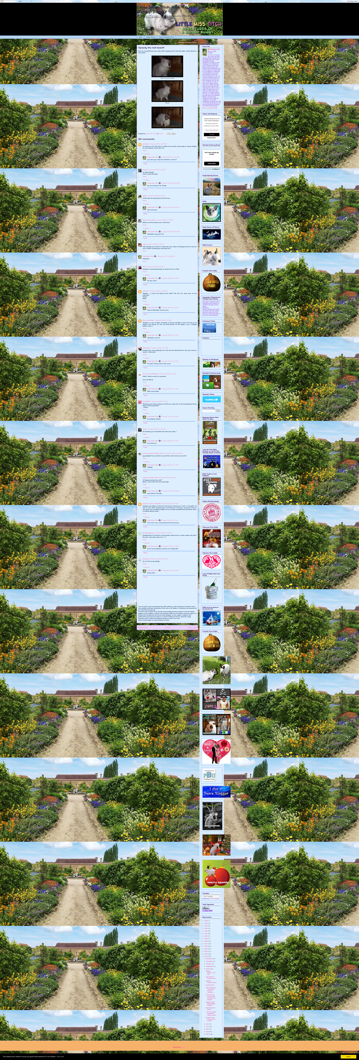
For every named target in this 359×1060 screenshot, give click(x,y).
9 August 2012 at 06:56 (170, 491)
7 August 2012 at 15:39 (159, 348)
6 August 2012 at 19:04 (156, 195)
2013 (206, 954)
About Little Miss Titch (166, 37)
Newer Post (143, 627)
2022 (206, 931)
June (207, 1026)
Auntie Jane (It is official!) (151, 503)
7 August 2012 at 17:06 (169, 361)
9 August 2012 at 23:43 (163, 533)
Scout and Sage (148, 320)
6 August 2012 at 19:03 (156, 169)
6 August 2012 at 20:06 (170, 183)
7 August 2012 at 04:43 (154, 266)
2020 (206, 936)
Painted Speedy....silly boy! (210, 972)
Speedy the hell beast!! (210, 1008)
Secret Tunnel (150, 37)
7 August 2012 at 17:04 (169, 307)
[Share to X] (171, 134)
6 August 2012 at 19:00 (158, 144)
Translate (216, 898)
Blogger (183, 1047)
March (208, 1034)
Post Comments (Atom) (172, 633)
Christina (146, 559)
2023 (206, 928)
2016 (206, 946)
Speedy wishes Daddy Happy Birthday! (210, 1003)
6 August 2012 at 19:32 (164, 220)
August (208, 969)
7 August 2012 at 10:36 (163, 320)
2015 (206, 949)
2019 (206, 938)
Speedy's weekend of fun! (211, 981)
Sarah (145, 429)
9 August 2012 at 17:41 (169, 520)
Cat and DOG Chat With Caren (153, 453)
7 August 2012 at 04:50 (158, 291)
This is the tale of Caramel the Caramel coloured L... (211, 990)
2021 (206, 933)
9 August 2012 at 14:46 (169, 503)
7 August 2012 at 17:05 (169, 335)
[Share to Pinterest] (175, 134)
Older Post (192, 627)
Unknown (146, 144)
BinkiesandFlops (148, 533)
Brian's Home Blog (149, 220)
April (207, 1031)
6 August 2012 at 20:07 (170, 207)
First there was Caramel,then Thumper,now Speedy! (210, 997)
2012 (206, 956)
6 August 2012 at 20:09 (166, 256)
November (209, 961)
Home (140, 37)
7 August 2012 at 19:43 (169, 416)
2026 (206, 920)
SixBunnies (146, 348)
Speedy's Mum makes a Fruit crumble (210, 1019)
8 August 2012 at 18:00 (167, 477)
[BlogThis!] (169, 134)
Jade (144, 244)
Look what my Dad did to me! (211, 977)
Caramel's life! (210, 985)
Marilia (145, 169)
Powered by (207, 169)
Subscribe (212, 163)
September (209, 966)
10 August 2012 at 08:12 (158, 559)
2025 (206, 923)
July (207, 1024)
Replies (147, 154)
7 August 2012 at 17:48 (158, 401)
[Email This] (168, 134)
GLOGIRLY (146, 401)
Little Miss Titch (152, 157)
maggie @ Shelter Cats (150, 477)
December (209, 958)
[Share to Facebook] (173, 134)
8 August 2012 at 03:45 (173, 453)
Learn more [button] (60, 1056)
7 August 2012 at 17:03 (169, 278)
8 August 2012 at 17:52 (169, 440)
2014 (206, 951)
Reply (144, 150)
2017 (206, 943)
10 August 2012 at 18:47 (170, 546)
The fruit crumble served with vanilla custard (211, 1013)
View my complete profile (209, 108)
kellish (145, 195)
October (208, 964)
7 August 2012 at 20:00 (156, 429)
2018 (206, 941)
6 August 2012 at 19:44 (155, 244)
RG (144, 266)
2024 (206, 926)
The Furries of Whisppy (150, 374)
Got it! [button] (348, 1056)
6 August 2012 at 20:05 (170, 157)
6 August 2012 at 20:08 (170, 231)
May (207, 1029)
